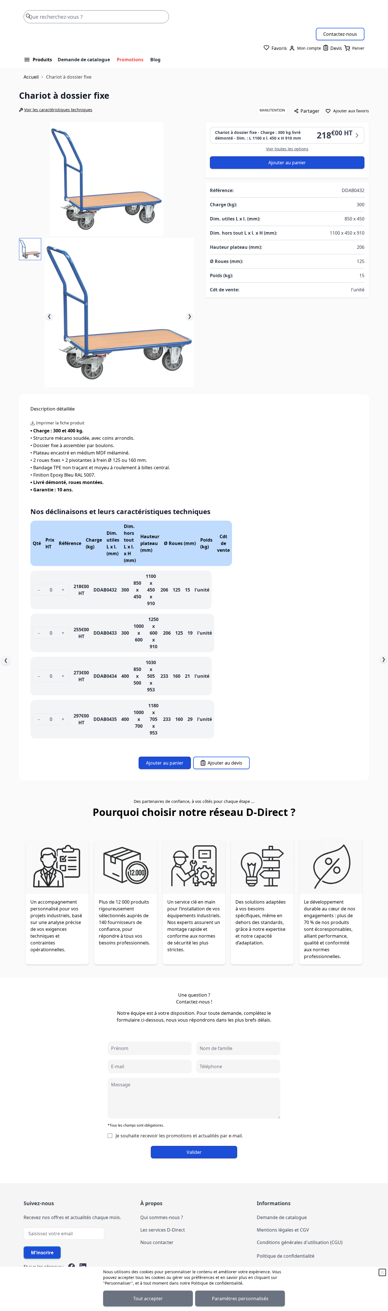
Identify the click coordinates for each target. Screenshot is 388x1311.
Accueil (31, 77)
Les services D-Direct (162, 1230)
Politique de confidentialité (216, 1283)
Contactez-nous (340, 34)
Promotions (130, 59)
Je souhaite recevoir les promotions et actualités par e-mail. (179, 1136)
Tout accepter (148, 1298)
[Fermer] (382, 1272)
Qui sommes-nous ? (161, 1217)
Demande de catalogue (84, 59)
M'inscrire (42, 1252)
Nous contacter (157, 1242)
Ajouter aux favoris (351, 110)
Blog (155, 59)
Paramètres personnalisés (240, 1298)
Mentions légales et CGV (283, 1230)
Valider (194, 1152)
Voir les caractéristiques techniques (58, 109)
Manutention (272, 110)
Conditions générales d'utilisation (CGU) (300, 1242)
